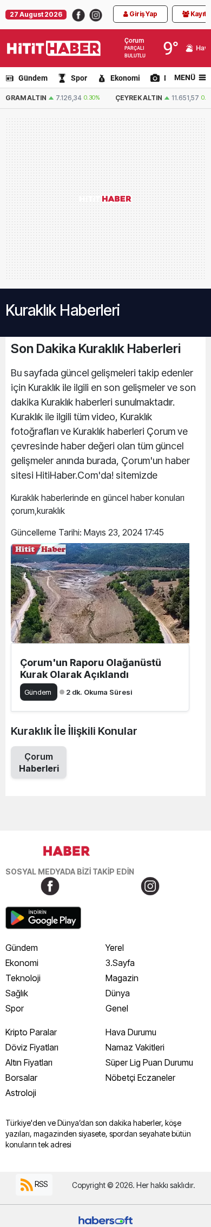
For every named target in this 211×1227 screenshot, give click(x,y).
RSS (40, 1184)
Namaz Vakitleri (135, 1047)
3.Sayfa (120, 962)
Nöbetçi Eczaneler (140, 1077)
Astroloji (20, 1092)
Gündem (33, 78)
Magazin (122, 978)
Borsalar (21, 1077)
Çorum (39, 762)
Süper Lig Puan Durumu (149, 1062)
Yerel (115, 947)
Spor (79, 78)
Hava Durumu (131, 1032)
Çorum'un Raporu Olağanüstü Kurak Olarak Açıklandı (90, 668)
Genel (117, 1008)
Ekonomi (125, 78)
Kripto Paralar (31, 1032)
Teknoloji (23, 978)
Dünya (118, 993)
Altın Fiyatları (28, 1062)
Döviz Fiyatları (31, 1047)
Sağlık (16, 993)
